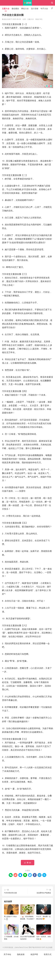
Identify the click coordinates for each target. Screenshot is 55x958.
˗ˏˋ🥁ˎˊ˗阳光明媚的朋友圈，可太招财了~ (27, 918)
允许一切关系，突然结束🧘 (43, 937)
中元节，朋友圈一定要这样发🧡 (43, 917)
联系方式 (47, 954)
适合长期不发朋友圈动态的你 (27, 937)
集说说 (27, 3)
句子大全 (44, 8)
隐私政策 (21, 954)
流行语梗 (34, 8)
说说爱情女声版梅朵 (44, 892)
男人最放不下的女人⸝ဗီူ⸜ (10, 917)
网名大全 (25, 8)
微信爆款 (15, 8)
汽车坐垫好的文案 (10, 892)
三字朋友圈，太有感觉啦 (11, 937)
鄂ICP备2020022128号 (37, 947)
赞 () (27, 862)
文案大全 (5, 8)
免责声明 (34, 954)
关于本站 (7, 954)
